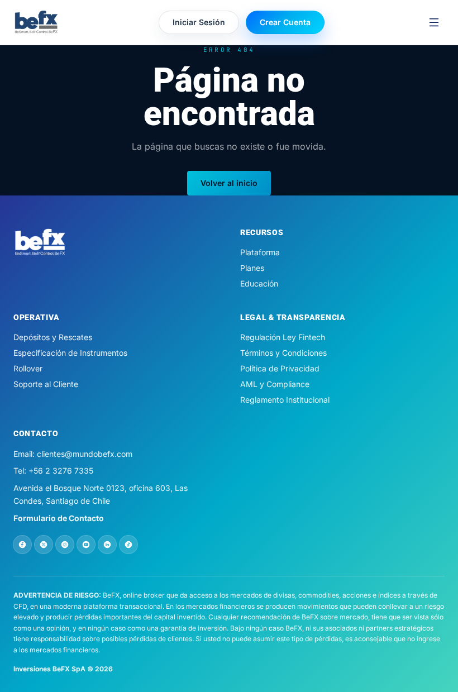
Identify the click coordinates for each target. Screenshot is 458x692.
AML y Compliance (274, 384)
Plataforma (260, 252)
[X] (44, 544)
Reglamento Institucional (285, 399)
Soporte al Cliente (45, 384)
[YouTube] (86, 544)
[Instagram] (65, 544)
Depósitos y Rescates (52, 337)
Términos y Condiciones (283, 352)
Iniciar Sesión (199, 22)
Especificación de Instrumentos (70, 352)
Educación (259, 283)
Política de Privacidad (279, 368)
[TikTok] (128, 544)
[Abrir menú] (434, 22)
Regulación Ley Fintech (282, 337)
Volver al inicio (229, 183)
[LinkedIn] (107, 544)
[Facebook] (22, 544)
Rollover (27, 368)
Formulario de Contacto (58, 518)
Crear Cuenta (285, 22)
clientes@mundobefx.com (84, 454)
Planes (252, 268)
